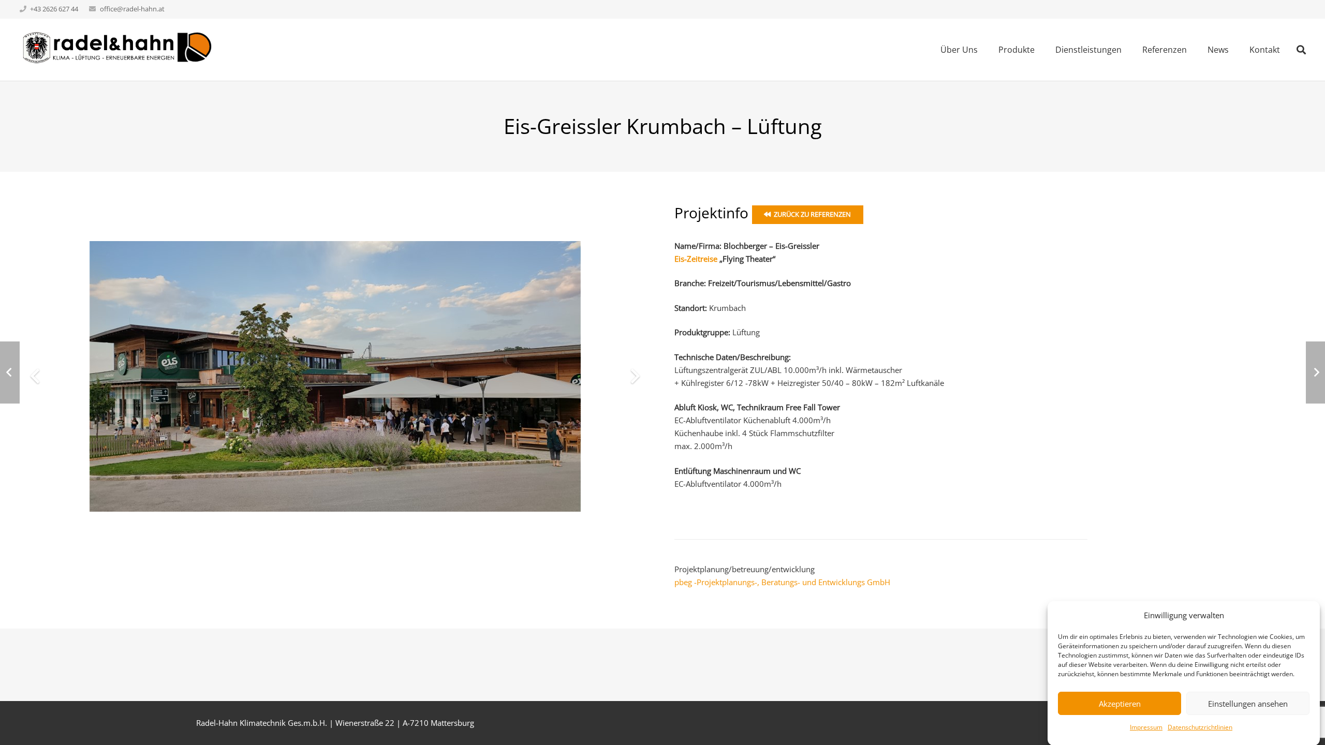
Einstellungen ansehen (1248, 703)
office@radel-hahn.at (132, 8)
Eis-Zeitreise (695, 259)
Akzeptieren (1120, 703)
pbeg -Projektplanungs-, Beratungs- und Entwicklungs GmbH (782, 582)
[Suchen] (1301, 50)
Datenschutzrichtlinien (1200, 727)
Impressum (1146, 727)
